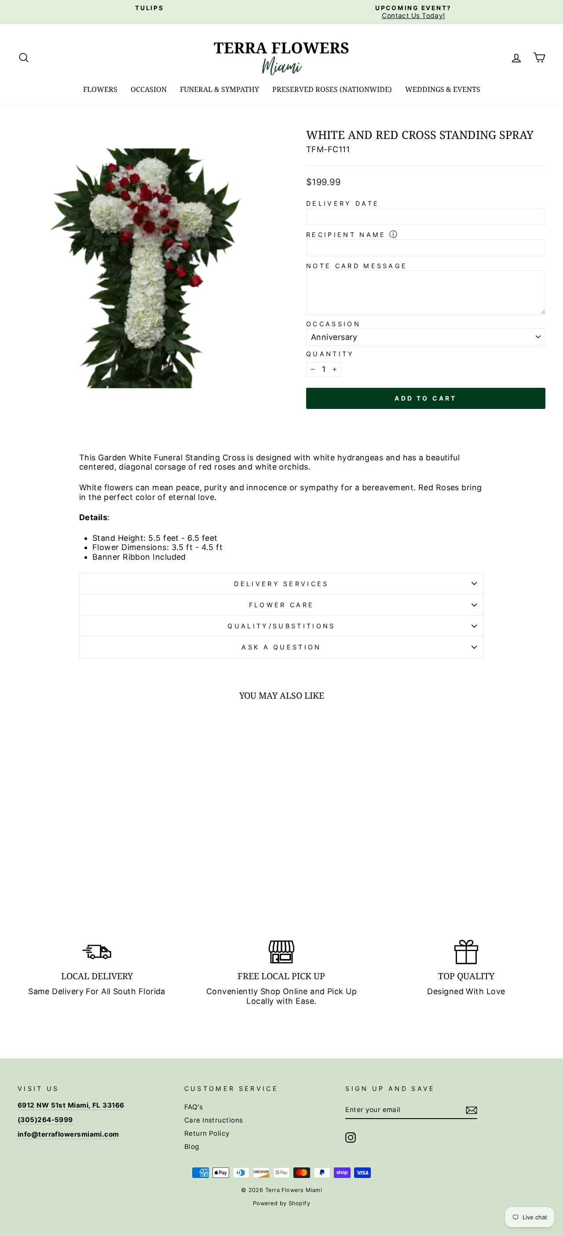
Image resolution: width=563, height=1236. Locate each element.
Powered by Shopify (281, 1203)
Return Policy (207, 1133)
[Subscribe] (471, 1110)
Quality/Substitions (281, 626)
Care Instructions (213, 1120)
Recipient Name (346, 234)
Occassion (333, 324)
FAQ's (193, 1107)
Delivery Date (342, 203)
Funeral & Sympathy (219, 89)
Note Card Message (356, 266)
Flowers (100, 89)
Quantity (330, 353)
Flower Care (281, 605)
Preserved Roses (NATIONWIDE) (332, 89)
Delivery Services (281, 583)
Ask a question (281, 647)
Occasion (149, 89)
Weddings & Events (442, 89)
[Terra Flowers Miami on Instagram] (350, 1137)
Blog (191, 1146)
